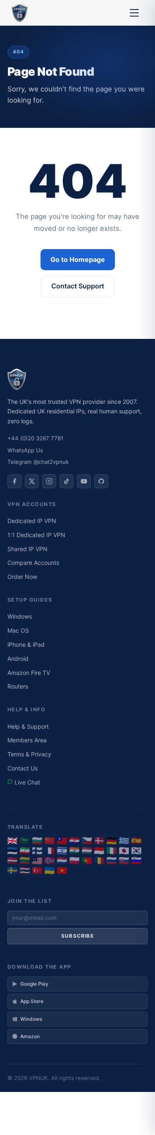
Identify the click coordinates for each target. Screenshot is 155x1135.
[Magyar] (87, 850)
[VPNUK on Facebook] (14, 481)
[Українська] (50, 870)
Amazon (30, 1036)
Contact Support (77, 286)
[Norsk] (50, 860)
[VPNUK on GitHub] (101, 481)
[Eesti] (12, 850)
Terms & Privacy (29, 754)
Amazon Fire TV (28, 672)
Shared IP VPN (27, 548)
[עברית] (62, 850)
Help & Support (28, 726)
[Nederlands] (62, 860)
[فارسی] (25, 850)
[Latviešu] (12, 860)
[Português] (87, 860)
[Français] (50, 850)
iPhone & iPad (26, 644)
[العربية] (25, 841)
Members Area (27, 740)
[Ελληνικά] (124, 841)
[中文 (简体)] (50, 841)
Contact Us (22, 768)
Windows (19, 616)
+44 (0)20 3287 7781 (35, 438)
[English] (12, 841)
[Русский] (112, 860)
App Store (31, 1001)
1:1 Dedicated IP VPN (36, 534)
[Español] (136, 841)
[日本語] (124, 850)
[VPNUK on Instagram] (49, 481)
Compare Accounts (33, 562)
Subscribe (77, 936)
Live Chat (26, 782)
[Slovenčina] (124, 860)
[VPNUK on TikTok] (67, 481)
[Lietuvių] (25, 860)
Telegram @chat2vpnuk (38, 461)
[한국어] (136, 850)
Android (18, 658)
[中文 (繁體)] (62, 841)
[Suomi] (37, 850)
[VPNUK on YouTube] (84, 481)
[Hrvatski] (74, 841)
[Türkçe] (37, 870)
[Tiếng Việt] (62, 870)
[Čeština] (87, 841)
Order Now (22, 576)
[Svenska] (12, 870)
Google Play (34, 984)
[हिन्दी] (74, 850)
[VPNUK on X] (32, 481)
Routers (17, 686)
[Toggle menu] (134, 13)
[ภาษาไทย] (25, 870)
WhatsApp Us (25, 450)
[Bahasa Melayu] (37, 860)
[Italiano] (112, 850)
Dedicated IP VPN (31, 520)
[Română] (99, 860)
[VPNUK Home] (20, 12)
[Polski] (74, 860)
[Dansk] (99, 841)
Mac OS (18, 630)
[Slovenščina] (136, 860)
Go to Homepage (77, 259)
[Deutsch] (112, 841)
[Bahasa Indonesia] (99, 850)
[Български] (37, 841)
